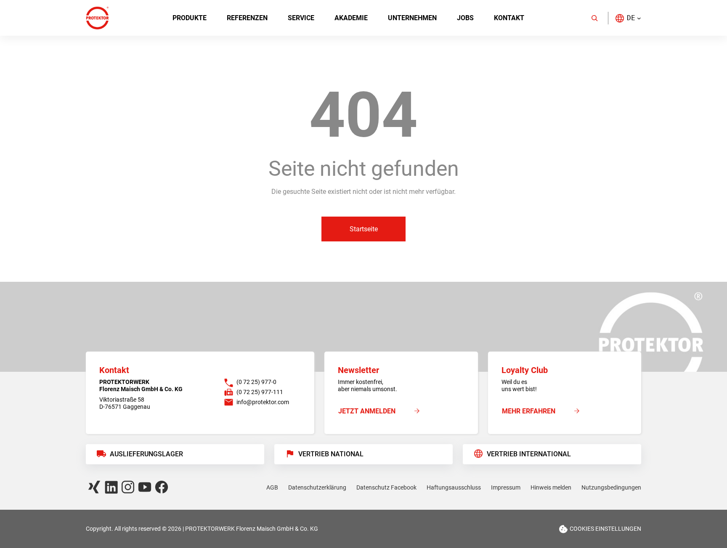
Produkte (189, 18)
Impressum (505, 487)
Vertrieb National (331, 454)
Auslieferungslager (146, 454)
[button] (628, 18)
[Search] (594, 18)
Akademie (351, 18)
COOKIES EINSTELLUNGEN (605, 528)
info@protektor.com (262, 402)
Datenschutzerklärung (317, 487)
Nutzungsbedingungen (611, 487)
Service (301, 18)
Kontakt (509, 18)
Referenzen (247, 18)
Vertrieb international (529, 454)
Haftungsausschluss (454, 487)
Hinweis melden (551, 487)
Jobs (465, 18)
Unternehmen (412, 18)
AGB (272, 487)
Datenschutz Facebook (386, 487)
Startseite (364, 229)
